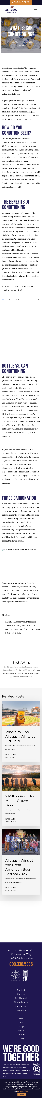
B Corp (21, 1038)
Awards (21, 1034)
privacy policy (22, 1091)
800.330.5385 (21, 964)
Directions (21, 1010)
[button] (35, 9)
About (21, 1030)
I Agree (21, 1094)
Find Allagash (21, 1002)
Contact (21, 990)
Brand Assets (21, 1006)
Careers (21, 994)
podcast (20, 673)
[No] (39, 1088)
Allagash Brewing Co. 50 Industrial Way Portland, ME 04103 (21, 954)
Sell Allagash (21, 998)
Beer (21, 1018)
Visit (21, 1022)
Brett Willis (14, 42)
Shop (21, 1026)
